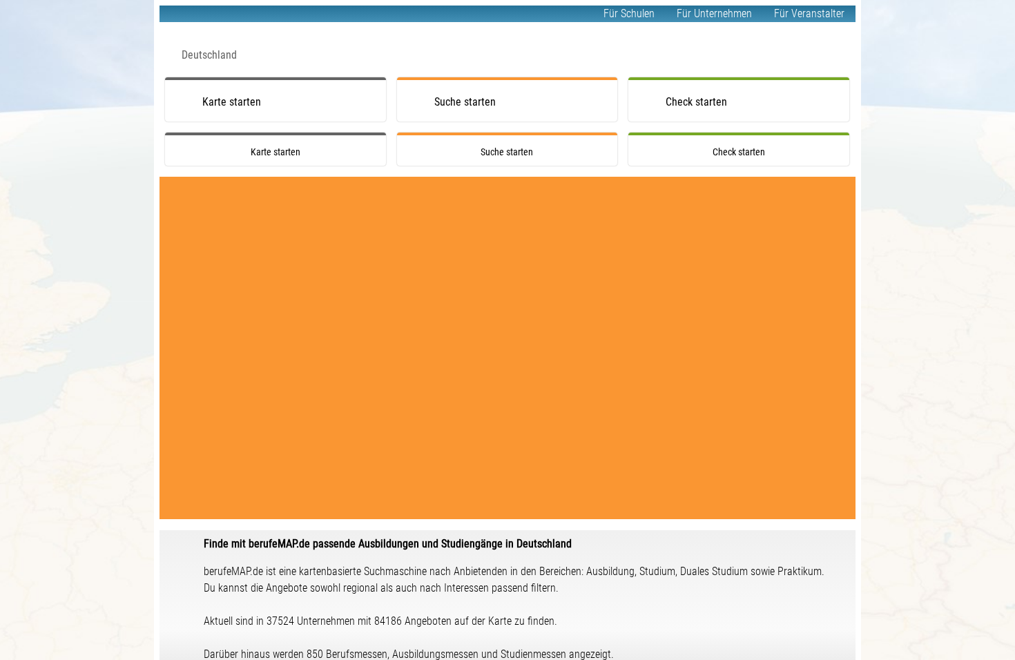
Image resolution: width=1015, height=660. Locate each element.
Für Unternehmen (714, 13)
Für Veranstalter (809, 13)
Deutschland (209, 54)
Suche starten (465, 101)
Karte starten (231, 101)
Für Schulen (629, 13)
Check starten (696, 101)
